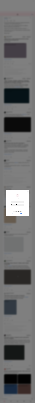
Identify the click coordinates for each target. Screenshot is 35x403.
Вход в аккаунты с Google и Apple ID (17, 213)
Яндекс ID (17, 201)
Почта (17, 204)
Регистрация (20, 207)
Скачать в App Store (18, 211)
